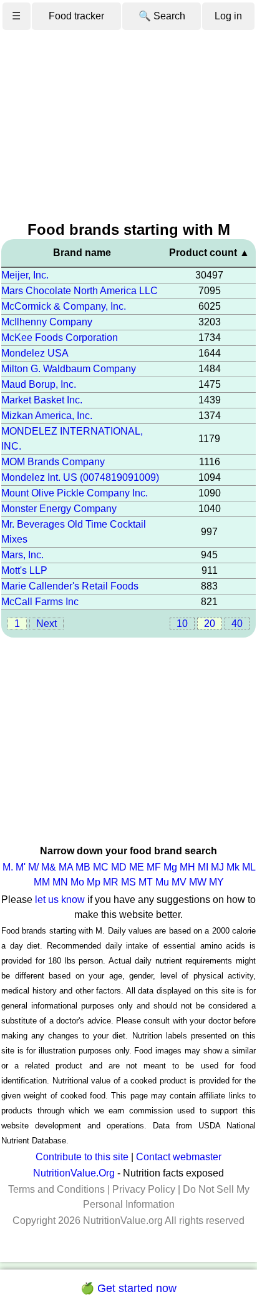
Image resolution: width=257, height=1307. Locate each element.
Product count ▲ (209, 252)
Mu (162, 882)
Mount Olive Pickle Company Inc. (74, 493)
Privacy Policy (143, 1189)
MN (60, 882)
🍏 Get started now (128, 1288)
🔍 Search (161, 16)
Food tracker (76, 16)
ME (136, 867)
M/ (33, 867)
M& (48, 867)
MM (42, 882)
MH (187, 867)
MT (145, 882)
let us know (60, 899)
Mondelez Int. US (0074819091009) (80, 477)
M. (7, 867)
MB (82, 867)
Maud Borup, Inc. (38, 384)
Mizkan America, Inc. (46, 415)
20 (209, 623)
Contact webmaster (178, 1157)
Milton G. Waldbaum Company (68, 368)
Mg (170, 867)
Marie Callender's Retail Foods (69, 586)
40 (237, 623)
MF (154, 867)
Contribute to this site (82, 1157)
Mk (233, 867)
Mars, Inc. (22, 555)
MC (101, 867)
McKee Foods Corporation (59, 337)
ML (248, 867)
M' (21, 867)
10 (182, 623)
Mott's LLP (24, 570)
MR (111, 882)
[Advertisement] (128, 126)
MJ (217, 867)
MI (203, 867)
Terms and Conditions (56, 1189)
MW (197, 882)
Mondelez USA (35, 353)
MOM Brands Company (53, 461)
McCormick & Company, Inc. (63, 306)
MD (119, 867)
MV (179, 882)
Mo (77, 882)
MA (66, 867)
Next (46, 623)
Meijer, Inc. (25, 275)
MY (216, 882)
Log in (228, 16)
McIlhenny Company (46, 322)
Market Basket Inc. (41, 400)
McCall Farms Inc (40, 601)
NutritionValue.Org (74, 1173)
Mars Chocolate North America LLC (79, 290)
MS (128, 882)
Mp (93, 882)
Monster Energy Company (59, 508)
